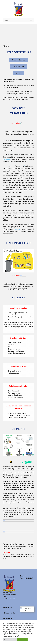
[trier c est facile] (18, 249)
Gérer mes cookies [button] (9, 640)
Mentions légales (9, 613)
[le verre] (18, 435)
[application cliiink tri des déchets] (18, 531)
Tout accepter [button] (22, 640)
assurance (7, 159)
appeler (17, 229)
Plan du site (8, 607)
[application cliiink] (18, 520)
